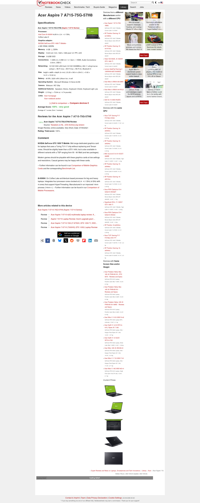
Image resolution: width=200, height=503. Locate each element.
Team (83, 497)
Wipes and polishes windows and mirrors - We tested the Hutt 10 (134, 47)
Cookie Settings (115, 497)
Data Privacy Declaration (97, 497)
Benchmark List (68, 168)
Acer (149, 470)
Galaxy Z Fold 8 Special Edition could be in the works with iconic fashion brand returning (154, 93)
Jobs (142, 7)
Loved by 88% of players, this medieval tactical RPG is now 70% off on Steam (154, 72)
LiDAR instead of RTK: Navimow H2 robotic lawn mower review (154, 47)
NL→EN (64, 124)
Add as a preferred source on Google (71, 234)
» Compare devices (78, 103)
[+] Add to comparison (58, 103)
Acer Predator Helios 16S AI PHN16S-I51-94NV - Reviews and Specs (114, 304)
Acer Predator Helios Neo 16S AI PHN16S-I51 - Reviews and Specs (113, 289)
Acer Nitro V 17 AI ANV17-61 (114, 358)
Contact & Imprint (72, 497)
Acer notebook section (52, 98)
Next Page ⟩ (144, 55)
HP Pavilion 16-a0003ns (112, 225)
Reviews (48, 7)
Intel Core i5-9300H (45, 34)
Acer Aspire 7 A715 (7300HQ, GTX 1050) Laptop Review (74, 227)
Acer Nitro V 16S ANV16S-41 (114, 368)
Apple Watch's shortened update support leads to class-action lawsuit (134, 72)
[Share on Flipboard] (84, 240)
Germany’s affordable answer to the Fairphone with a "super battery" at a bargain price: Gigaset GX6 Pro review (154, 25)
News (58, 7)
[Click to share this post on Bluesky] (60, 240)
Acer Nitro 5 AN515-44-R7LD (114, 89)
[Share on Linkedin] (90, 240)
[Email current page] (96, 240)
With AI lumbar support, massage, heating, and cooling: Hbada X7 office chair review (134, 25)
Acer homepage (50, 95)
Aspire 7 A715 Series (70, 28)
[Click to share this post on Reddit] (72, 240)
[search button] (153, 2)
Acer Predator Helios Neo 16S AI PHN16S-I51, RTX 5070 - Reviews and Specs (113, 274)
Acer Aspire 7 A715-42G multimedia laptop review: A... (73, 214)
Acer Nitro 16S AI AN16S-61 (114, 348)
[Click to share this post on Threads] (54, 240)
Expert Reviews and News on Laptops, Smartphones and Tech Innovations (115, 470)
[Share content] (42, 240)
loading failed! (41, 478)
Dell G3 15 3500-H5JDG (112, 100)
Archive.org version (76, 124)
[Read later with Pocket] (78, 240)
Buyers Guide (99, 7)
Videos (67, 7)
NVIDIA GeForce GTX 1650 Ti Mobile (52, 43)
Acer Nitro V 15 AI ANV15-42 (114, 317)
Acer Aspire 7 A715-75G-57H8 (50, 209)
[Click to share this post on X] (66, 240)
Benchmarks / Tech (82, 7)
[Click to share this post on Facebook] (47, 240)
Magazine (113, 7)
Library (123, 7)
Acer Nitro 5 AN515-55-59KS (114, 82)
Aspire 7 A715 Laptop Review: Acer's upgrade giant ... (73, 219)
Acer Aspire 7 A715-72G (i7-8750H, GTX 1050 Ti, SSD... (74, 223)
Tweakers (54, 124)
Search (133, 7)
